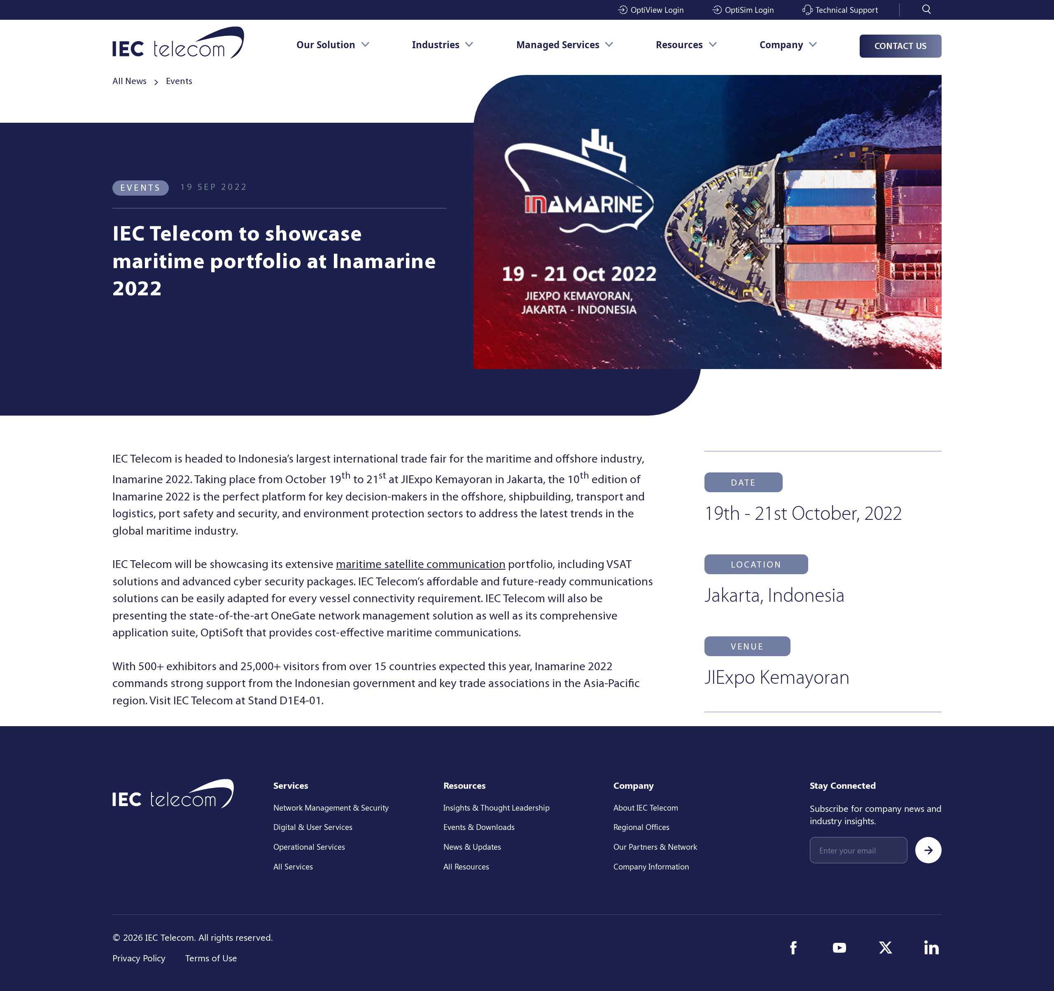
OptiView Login (657, 9)
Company (781, 44)
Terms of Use (211, 957)
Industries (435, 44)
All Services (293, 866)
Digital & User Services (312, 826)
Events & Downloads (479, 826)
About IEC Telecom (645, 807)
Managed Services (557, 44)
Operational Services (309, 846)
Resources (679, 44)
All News (129, 81)
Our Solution (325, 44)
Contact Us (900, 46)
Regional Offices (641, 826)
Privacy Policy (139, 957)
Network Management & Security (331, 807)
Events (179, 81)
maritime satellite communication (421, 565)
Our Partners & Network (655, 846)
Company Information (651, 866)
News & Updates (472, 846)
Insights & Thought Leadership (496, 807)
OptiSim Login (749, 9)
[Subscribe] (928, 850)
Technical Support (847, 9)
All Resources (466, 866)
